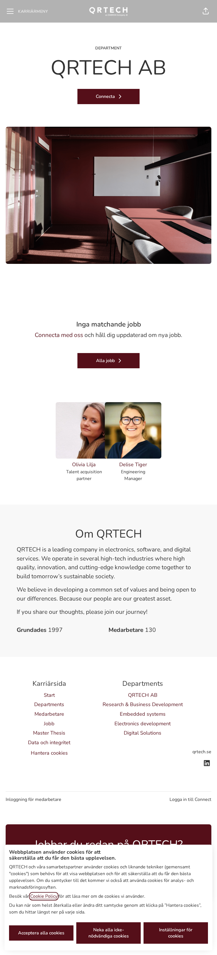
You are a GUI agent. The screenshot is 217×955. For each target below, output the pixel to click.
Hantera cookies (49, 753)
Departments (49, 704)
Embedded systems (143, 714)
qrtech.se (201, 752)
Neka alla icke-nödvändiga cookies (108, 933)
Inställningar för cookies (175, 933)
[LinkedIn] (206, 764)
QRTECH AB (142, 695)
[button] (206, 11)
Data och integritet (49, 742)
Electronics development (142, 723)
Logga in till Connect (190, 799)
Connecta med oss (59, 335)
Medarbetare (49, 714)
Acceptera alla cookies (41, 933)
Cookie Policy (43, 896)
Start (49, 695)
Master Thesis (49, 733)
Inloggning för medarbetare (33, 799)
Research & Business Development (143, 704)
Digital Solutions (142, 733)
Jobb (49, 723)
